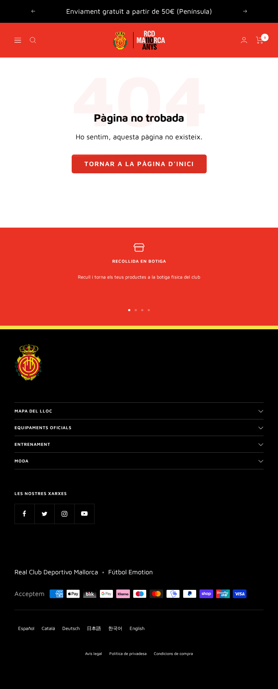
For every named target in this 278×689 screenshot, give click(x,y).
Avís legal (93, 653)
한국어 (115, 628)
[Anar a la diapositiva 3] (142, 310)
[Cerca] (33, 40)
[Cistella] (260, 40)
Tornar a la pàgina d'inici (139, 164)
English (137, 628)
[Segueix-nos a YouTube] (84, 514)
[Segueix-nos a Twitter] (44, 514)
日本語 (94, 628)
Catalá (48, 628)
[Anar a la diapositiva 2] (136, 310)
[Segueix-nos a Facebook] (24, 514)
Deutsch (71, 628)
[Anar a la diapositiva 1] (129, 310)
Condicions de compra (173, 653)
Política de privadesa (128, 653)
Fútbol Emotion (130, 572)
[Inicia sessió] (244, 40)
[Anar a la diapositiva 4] (149, 310)
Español (26, 628)
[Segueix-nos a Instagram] (64, 514)
